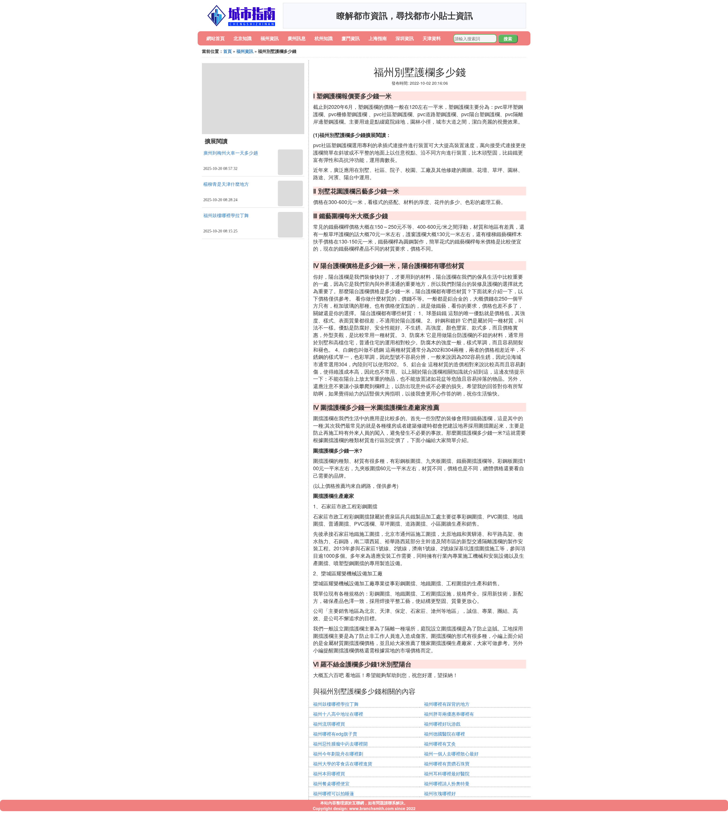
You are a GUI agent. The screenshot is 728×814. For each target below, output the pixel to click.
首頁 (227, 51)
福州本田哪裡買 (329, 773)
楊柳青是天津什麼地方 (226, 184)
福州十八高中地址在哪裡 (338, 714)
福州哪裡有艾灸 (440, 743)
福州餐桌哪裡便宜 (331, 783)
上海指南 (378, 38)
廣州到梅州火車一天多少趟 (230, 153)
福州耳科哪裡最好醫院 (447, 773)
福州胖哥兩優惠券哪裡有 (449, 714)
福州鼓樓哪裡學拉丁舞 (226, 215)
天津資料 (432, 38)
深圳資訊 (405, 38)
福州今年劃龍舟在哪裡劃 (338, 753)
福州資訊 (269, 38)
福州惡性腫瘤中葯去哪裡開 (340, 743)
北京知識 (242, 38)
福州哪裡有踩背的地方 (447, 704)
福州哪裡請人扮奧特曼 (447, 783)
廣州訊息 (297, 38)
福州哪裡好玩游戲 (442, 724)
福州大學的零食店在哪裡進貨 (342, 763)
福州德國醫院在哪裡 (444, 733)
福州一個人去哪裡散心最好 (451, 753)
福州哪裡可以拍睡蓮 (333, 793)
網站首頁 (215, 38)
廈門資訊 (351, 38)
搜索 (508, 39)
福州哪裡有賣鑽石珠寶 (447, 763)
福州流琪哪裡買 (329, 724)
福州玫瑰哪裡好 (440, 793)
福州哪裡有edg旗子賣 (335, 733)
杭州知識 (324, 38)
